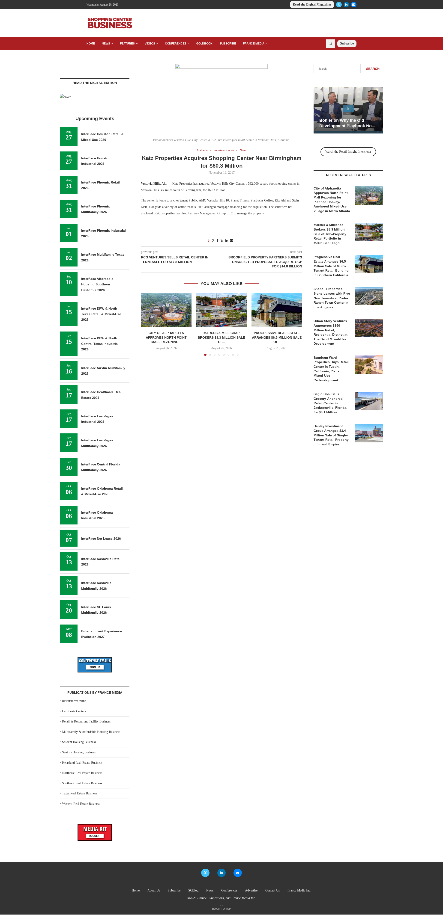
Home (91, 43)
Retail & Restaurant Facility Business (86, 721)
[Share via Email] (231, 241)
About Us (153, 890)
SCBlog (193, 890)
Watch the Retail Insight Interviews (348, 151)
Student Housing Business (79, 742)
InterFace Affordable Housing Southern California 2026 (97, 284)
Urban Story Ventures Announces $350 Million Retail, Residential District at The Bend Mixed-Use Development (330, 332)
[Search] (330, 43)
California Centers (74, 711)
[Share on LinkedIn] (226, 241)
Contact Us (272, 890)
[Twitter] (339, 4)
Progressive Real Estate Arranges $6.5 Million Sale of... (277, 337)
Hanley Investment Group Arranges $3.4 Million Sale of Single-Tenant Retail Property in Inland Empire (331, 435)
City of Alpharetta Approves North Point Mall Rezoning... (166, 337)
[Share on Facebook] (218, 241)
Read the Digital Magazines (312, 4)
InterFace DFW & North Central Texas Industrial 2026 (100, 343)
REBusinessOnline (74, 701)
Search (373, 69)
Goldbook (204, 43)
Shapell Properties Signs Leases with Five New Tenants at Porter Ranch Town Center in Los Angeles (332, 298)
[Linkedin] (346, 4)
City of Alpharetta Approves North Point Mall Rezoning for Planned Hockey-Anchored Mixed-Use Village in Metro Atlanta (332, 200)
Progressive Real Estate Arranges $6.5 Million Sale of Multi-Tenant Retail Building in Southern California (331, 266)
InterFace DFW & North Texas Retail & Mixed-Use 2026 (101, 314)
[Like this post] (212, 241)
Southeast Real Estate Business (82, 783)
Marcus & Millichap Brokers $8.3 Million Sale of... (221, 337)
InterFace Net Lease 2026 (101, 538)
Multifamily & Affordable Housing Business (91, 732)
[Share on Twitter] (222, 241)
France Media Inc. (299, 890)
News (106, 43)
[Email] (353, 4)
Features (127, 43)
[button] (147, 324)
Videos (150, 43)
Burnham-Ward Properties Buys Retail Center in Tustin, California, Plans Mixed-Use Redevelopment (331, 369)
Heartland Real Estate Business (82, 762)
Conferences (175, 43)
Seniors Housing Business (79, 752)
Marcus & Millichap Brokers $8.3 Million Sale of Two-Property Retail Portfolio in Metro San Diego (330, 234)
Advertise (251, 890)
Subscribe (227, 43)
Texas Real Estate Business (79, 793)
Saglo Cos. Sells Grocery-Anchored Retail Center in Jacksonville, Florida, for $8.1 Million (330, 403)
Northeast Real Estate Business (82, 773)
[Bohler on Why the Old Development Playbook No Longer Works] (348, 110)
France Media (253, 43)
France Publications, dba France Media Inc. (226, 898)
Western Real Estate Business (81, 803)
